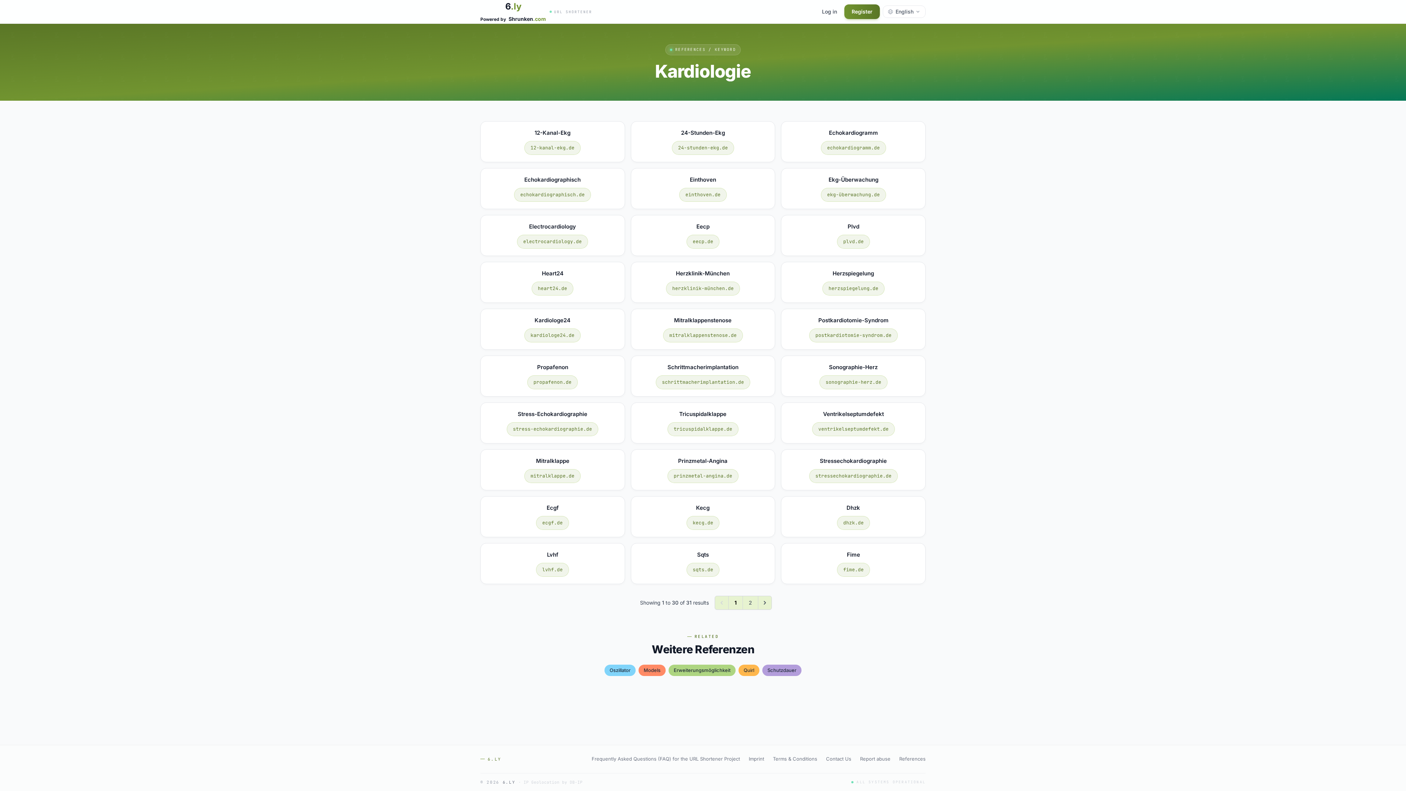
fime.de (853, 570)
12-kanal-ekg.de (552, 148)
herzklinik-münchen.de (703, 288)
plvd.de (853, 241)
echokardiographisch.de (552, 195)
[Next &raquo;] (765, 603)
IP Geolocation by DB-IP (553, 782)
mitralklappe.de (552, 476)
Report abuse (875, 759)
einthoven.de (703, 195)
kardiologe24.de (552, 335)
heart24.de (552, 288)
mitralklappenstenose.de (703, 335)
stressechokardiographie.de (853, 476)
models (652, 670)
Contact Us (838, 759)
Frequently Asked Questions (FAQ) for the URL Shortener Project (666, 759)
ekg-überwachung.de (853, 195)
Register (862, 11)
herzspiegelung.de (853, 288)
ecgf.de (552, 523)
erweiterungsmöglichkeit (702, 670)
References (912, 759)
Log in (829, 11)
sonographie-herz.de (853, 382)
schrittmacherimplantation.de (703, 382)
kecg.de (703, 523)
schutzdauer (781, 670)
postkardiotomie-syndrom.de (853, 335)
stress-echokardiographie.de (552, 429)
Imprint (756, 759)
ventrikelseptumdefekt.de (853, 429)
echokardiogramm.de (853, 148)
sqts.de (703, 570)
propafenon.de (552, 382)
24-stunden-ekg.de (703, 148)
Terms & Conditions (795, 759)
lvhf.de (552, 570)
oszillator (620, 670)
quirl (749, 670)
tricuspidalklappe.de (703, 429)
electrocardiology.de (552, 241)
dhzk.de (853, 523)
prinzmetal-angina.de (703, 476)
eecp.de (703, 241)
